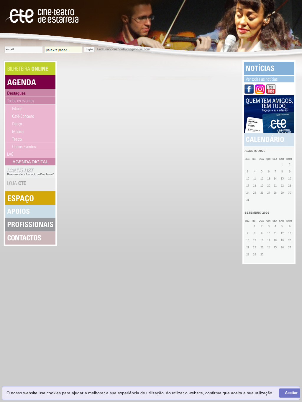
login (89, 49)
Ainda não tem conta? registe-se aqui (123, 49)
